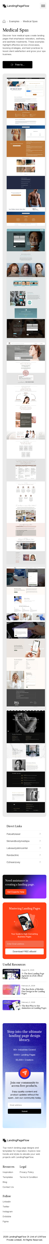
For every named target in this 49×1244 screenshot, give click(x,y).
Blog (5, 1182)
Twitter (6, 1206)
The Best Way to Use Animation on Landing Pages (34, 1007)
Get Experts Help (15, 892)
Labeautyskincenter (17, 848)
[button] (43, 6)
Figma (5, 1221)
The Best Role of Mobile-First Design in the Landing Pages (33, 991)
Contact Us (8, 1187)
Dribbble (7, 1216)
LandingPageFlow (17, 1236)
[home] (16, 6)
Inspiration (8, 1172)
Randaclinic (13, 855)
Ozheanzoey (13, 862)
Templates (8, 1177)
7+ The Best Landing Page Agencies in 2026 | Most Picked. (33, 976)
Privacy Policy (27, 1172)
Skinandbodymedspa (18, 841)
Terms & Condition (29, 1177)
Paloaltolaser (14, 834)
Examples (14, 21)
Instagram (8, 1211)
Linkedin (7, 1201)
